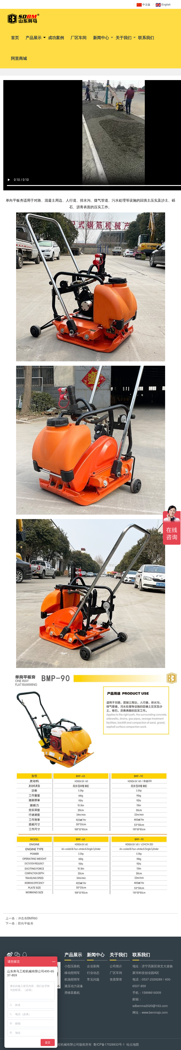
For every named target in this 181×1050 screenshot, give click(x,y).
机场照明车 (72, 979)
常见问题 (93, 979)
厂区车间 (79, 37)
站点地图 (132, 1044)
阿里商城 (19, 58)
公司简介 (116, 966)
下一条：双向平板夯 (19, 923)
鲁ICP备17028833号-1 (109, 1044)
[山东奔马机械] (24, 19)
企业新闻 (93, 966)
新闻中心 (101, 37)
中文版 (146, 4)
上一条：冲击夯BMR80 (22, 918)
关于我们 (124, 37)
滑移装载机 (72, 992)
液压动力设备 (73, 986)
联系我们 (146, 37)
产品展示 (33, 37)
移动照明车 (72, 972)
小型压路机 (72, 966)
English (166, 4)
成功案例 (56, 37)
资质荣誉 (116, 979)
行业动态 (93, 972)
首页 (15, 37)
